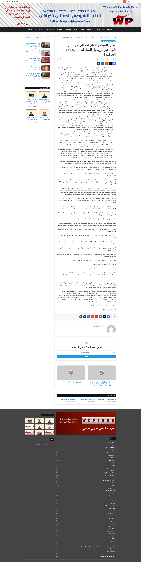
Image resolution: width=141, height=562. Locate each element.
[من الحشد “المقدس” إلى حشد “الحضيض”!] (45, 68)
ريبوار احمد (111, 518)
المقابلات (82, 29)
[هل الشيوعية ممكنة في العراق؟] (45, 53)
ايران (39, 444)
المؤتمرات (111, 470)
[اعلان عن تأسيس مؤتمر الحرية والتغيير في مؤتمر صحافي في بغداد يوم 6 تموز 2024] (45, 45)
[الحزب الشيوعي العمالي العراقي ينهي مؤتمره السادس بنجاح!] (45, 60)
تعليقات (28, 37)
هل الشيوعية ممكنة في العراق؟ (32, 51)
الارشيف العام (111, 455)
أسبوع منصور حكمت (110, 445)
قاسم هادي (111, 533)
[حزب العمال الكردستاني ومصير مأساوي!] (44, 112)
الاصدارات (68, 29)
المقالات (75, 29)
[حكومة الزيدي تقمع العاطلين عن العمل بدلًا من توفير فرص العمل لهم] (31, 94)
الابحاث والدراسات (110, 452)
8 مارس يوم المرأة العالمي (107, 480)
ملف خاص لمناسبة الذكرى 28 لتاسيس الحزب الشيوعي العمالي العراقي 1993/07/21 (95, 546)
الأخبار (103, 29)
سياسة (45, 446)
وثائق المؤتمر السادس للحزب (103, 37)
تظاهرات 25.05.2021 (110, 490)
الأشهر (48, 37)
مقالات (40, 446)
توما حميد (111, 515)
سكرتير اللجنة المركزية (109, 495)
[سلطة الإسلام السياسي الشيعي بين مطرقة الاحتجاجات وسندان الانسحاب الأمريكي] (49, 420)
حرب (29, 444)
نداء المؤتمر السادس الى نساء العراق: (107, 399)
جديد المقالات (112, 493)
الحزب (98, 29)
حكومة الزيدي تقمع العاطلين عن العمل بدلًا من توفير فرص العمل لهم (106, 1)
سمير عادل (111, 521)
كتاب (114, 510)
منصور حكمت (60, 29)
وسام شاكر (111, 541)
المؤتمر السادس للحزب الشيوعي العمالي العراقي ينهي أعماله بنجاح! (33, 75)
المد (113, 462)
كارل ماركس (112, 508)
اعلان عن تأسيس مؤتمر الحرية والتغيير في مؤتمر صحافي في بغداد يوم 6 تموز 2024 (33, 44)
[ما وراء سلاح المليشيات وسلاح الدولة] (44, 94)
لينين (114, 543)
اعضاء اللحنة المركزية (110, 447)
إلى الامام (111, 460)
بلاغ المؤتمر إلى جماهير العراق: (67, 399)
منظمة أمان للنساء (110, 551)
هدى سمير (111, 538)
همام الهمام (111, 488)
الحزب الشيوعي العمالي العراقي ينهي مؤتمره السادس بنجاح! (33, 59)
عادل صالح (111, 526)
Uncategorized (111, 442)
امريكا (43, 444)
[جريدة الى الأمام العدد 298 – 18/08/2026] (29, 426)
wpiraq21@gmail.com (107, 59)
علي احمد (112, 503)
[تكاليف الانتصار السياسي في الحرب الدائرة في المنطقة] (31, 112)
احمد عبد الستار (110, 513)
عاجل (114, 498)
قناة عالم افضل (89, 29)
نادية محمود (111, 536)
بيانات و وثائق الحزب (109, 475)
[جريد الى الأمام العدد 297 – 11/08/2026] (49, 432)
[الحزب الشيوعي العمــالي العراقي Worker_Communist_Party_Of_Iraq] (70, 15)
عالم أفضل (112, 500)
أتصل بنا (41, 29)
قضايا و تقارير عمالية (49, 29)
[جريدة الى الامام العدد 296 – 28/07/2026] (29, 432)
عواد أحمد (111, 528)
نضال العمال (112, 553)
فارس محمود (111, 531)
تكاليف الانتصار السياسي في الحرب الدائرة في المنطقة (31, 119)
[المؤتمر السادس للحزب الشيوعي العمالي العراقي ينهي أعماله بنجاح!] (45, 75)
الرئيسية (110, 29)
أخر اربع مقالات (50, 444)
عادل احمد (111, 523)
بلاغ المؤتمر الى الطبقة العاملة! (88, 399)
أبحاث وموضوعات (109, 467)
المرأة (113, 477)
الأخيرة (38, 37)
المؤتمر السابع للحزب (107, 473)
